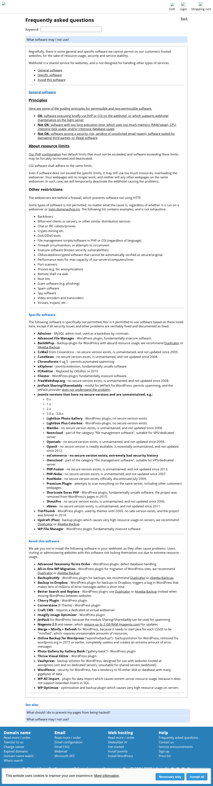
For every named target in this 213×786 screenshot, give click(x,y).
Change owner (14, 747)
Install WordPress (120, 756)
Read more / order (17, 737)
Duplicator (171, 343)
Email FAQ (61, 747)
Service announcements (176, 747)
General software (50, 70)
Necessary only (170, 777)
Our (32, 154)
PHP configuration (48, 154)
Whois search (13, 760)
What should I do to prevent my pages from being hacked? (68, 712)
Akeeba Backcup (161, 578)
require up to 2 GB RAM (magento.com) (112, 624)
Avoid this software (51, 80)
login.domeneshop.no (64, 209)
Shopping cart (201, 9)
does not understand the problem (86, 389)
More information (106, 775)
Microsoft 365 (64, 756)
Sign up (164, 751)
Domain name (17, 732)
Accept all (197, 777)
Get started (116, 747)
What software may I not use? (48, 719)
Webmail (60, 751)
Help (163, 732)
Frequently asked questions (178, 737)
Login (183, 9)
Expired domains (16, 751)
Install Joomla (117, 751)
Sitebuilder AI (117, 742)
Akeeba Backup (49, 347)
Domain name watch (18, 756)
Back (184, 18)
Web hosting (120, 732)
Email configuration (68, 742)
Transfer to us (13, 742)
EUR (172, 9)
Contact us (166, 742)
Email (59, 732)
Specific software (50, 75)
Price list (165, 756)
